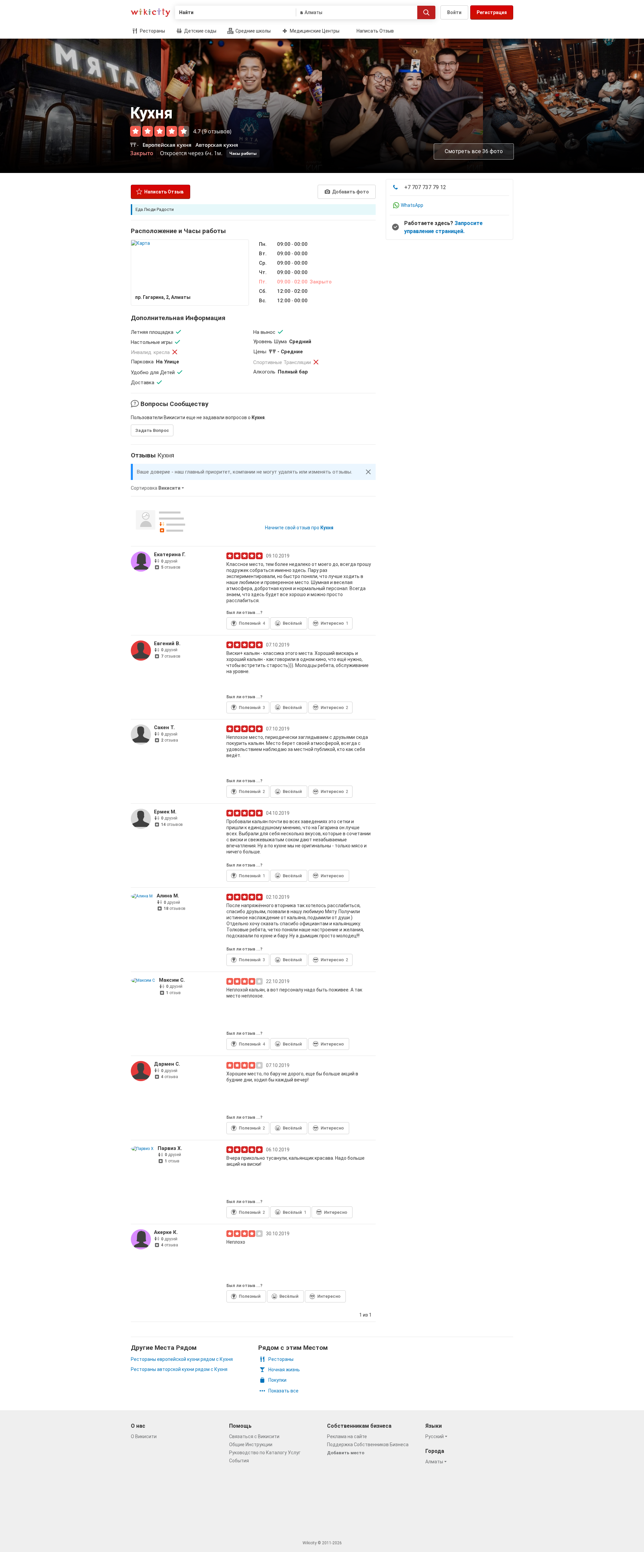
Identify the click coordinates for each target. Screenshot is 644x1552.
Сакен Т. (164, 727)
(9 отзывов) (216, 131)
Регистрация (492, 12)
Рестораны (152, 31)
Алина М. (168, 896)
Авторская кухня (217, 144)
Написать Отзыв (375, 31)
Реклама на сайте (347, 1436)
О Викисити (144, 1436)
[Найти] (426, 12)
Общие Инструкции (250, 1444)
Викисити (150, 12)
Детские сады (199, 31)
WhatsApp (412, 205)
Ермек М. (165, 812)
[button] (368, 472)
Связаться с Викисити (254, 1436)
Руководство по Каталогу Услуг (265, 1452)
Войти (454, 12)
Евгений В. (167, 643)
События (239, 1460)
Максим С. (172, 980)
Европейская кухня (167, 144)
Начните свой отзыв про (299, 527)
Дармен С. (167, 1064)
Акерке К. (166, 1232)
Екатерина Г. (169, 554)
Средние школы (252, 31)
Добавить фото (350, 191)
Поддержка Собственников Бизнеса (368, 1444)
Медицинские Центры (314, 31)
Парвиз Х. (170, 1148)
